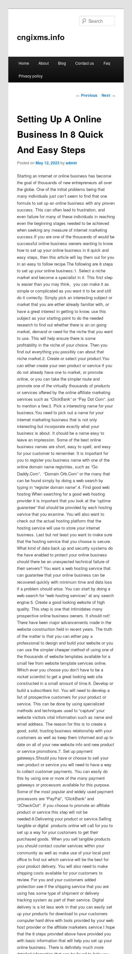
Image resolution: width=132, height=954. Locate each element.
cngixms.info (41, 36)
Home (24, 63)
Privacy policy (31, 75)
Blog (62, 63)
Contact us (84, 63)
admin (71, 163)
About (43, 63)
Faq (106, 63)
